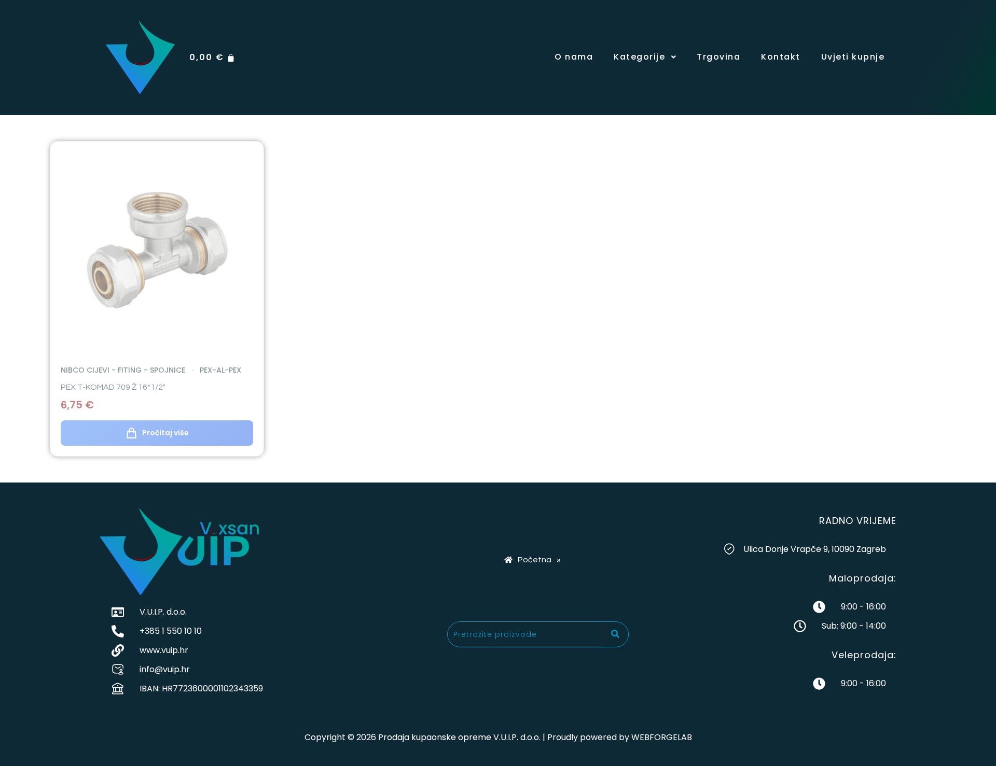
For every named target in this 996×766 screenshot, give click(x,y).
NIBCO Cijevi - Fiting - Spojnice (123, 370)
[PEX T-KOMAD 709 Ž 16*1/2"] (157, 247)
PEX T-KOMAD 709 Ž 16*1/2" (113, 387)
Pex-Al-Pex (219, 370)
